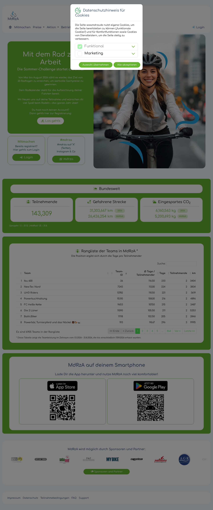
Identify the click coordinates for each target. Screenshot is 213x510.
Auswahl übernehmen (95, 64)
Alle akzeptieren (127, 64)
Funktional (94, 46)
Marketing (93, 53)
